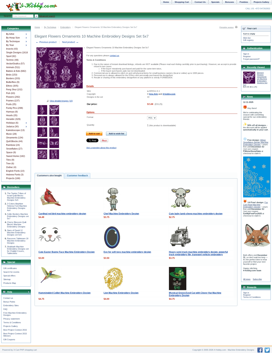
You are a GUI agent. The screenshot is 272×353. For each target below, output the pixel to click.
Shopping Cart (182, 2)
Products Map (9, 283)
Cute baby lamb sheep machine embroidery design (195, 213)
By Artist (10, 34)
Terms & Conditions (12, 322)
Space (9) (11, 152)
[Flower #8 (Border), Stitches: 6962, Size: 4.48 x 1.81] (54, 143)
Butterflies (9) (12, 82)
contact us (114, 55)
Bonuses (229, 2)
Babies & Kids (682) (16, 71)
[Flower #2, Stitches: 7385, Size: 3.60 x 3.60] (54, 110)
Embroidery (65, 27)
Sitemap (7, 279)
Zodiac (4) (11, 167)
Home (37, 27)
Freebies (244, 2)
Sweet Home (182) (15, 156)
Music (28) (11, 134)
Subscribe (257, 279)
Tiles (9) (10, 160)
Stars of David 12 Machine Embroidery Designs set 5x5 (16, 232)
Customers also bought (49, 175)
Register (247, 56)
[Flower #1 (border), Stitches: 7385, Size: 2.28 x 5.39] (42, 110)
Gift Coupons (9, 339)
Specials (215, 2)
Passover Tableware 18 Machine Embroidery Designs (17, 240)
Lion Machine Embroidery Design (121, 293)
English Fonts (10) (15, 171)
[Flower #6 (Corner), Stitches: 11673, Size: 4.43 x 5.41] (54, 132)
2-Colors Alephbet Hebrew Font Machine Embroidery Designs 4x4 (17, 207)
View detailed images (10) (61, 101)
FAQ (5, 309)
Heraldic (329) (13, 119)
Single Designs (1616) (17, 52)
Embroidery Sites (11, 305)
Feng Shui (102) (14, 89)
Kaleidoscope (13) (15, 130)
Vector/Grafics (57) (15, 63)
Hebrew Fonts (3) (14, 174)
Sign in (246, 54)
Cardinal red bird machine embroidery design (62, 213)
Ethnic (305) (12, 86)
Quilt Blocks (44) (14, 141)
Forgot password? (251, 59)
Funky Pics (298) (14, 108)
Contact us (8, 298)
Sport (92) (11, 56)
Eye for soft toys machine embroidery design (127, 252)
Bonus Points (9, 302)
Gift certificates (10, 268)
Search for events (11, 272)
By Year (10, 45)
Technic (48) (12, 60)
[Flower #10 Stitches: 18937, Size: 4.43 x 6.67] (54, 154)
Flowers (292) (13, 97)
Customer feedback (77, 175)
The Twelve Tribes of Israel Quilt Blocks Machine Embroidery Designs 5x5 (16, 196)
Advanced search (47, 16)
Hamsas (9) (12, 111)
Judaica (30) (12, 126)
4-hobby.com (169, 94)
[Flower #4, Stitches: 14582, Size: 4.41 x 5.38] (54, 121)
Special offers (9, 276)
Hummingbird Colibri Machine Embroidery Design (64, 293)
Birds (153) (11, 74)
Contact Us (200, 2)
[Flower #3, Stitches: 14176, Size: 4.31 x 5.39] (42, 121)
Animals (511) (13, 67)
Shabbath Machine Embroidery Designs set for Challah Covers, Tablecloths (18, 250)
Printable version (226, 27)
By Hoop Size (13, 37)
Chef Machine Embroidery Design (121, 213)
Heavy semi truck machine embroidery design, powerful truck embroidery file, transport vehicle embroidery (198, 253)
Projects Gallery (10, 326)
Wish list (247, 38)
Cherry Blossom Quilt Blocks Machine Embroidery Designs (16, 224)
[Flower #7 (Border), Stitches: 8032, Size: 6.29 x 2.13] (42, 143)
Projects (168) (13, 178)
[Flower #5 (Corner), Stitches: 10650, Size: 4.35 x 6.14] (42, 132)
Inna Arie (153, 94)
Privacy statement (11, 319)
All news (247, 279)
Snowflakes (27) (14, 148)
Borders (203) (13, 78)
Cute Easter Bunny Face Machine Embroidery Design (66, 252)
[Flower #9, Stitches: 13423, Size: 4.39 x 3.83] (42, 154)
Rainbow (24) (13, 145)
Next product (70, 42)
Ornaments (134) (14, 137)
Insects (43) (12, 49)
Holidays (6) (12, 123)
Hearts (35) (11, 115)
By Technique (50, 27)
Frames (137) (13, 100)
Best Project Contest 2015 (15, 330)
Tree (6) (10, 163)
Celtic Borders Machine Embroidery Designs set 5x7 (18, 216)
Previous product (46, 42)
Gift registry (248, 40)
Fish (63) (10, 93)
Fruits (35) (11, 104)
